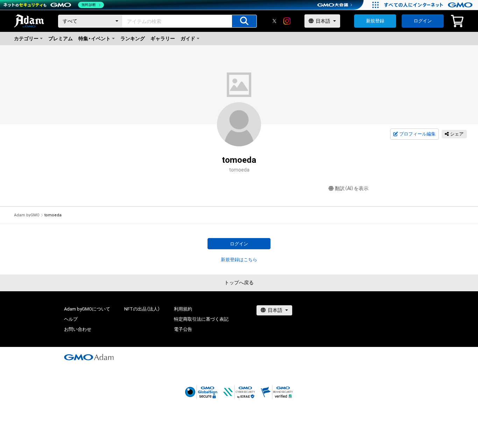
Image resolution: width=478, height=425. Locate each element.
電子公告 (183, 329)
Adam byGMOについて (87, 309)
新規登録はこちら (239, 259)
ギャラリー (162, 38)
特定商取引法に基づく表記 (201, 319)
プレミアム (60, 38)
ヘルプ (71, 319)
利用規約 (183, 309)
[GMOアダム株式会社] (89, 357)
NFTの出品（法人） (142, 309)
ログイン (423, 20)
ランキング (132, 38)
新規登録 (375, 20)
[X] (274, 21)
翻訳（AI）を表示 (351, 188)
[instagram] (286, 21)
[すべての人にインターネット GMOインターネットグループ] (429, 5)
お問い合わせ (77, 329)
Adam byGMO (27, 215)
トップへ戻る (239, 282)
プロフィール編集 (417, 134)
